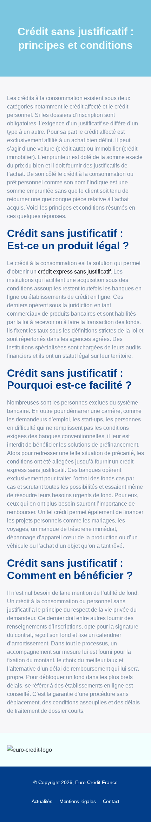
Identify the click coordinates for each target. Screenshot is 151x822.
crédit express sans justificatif (74, 272)
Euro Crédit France (96, 782)
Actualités (42, 801)
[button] (138, 749)
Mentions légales (77, 801)
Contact (111, 801)
